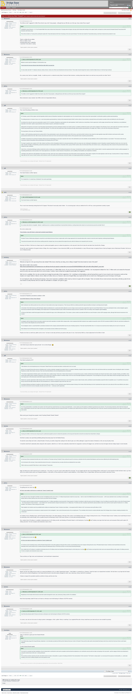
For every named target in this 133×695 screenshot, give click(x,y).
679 (23, 12)
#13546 (130, 192)
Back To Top (4, 692)
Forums (3, 7)
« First (10, 12)
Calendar (14, 7)
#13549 (130, 291)
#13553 (130, 426)
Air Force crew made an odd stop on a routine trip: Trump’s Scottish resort (36, 490)
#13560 (130, 630)
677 (18, 12)
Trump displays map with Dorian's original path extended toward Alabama (36, 232)
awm (5, 192)
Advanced (132, 8)
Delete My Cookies (16, 692)
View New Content (125, 10)
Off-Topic (14, 10)
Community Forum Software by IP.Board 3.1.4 (122, 692)
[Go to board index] (10, 3)
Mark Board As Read (24, 692)
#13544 (130, 105)
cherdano (6, 630)
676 (15, 12)
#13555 (130, 483)
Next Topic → (129, 673)
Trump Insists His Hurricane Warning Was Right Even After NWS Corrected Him (37, 65)
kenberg (6, 257)
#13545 (130, 168)
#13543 (130, 86)
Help (129, 5)
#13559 (130, 606)
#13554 (130, 451)
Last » (31, 12)
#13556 (130, 529)
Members (8, 7)
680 (26, 12)
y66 (5, 105)
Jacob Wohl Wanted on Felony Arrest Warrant (30, 298)
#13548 (130, 257)
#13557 (130, 567)
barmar (6, 426)
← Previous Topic (115, 673)
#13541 (130, 18)
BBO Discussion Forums (6, 10)
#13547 (130, 217)
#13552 (130, 399)
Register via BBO (114, 5)
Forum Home (9, 692)
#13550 (130, 340)
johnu (5, 86)
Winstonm (7, 18)
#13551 (130, 355)
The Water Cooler (21, 10)
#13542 (130, 54)
